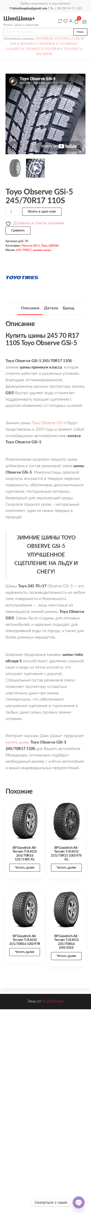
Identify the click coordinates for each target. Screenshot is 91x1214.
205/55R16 (44, 38)
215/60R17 (13, 49)
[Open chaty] (79, 1202)
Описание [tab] (30, 308)
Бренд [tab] (68, 308)
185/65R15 (28, 43)
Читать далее (24, 867)
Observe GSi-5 (30, 245)
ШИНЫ (54, 245)
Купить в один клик (42, 211)
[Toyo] (22, 277)
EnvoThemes (53, 1001)
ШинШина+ (19, 19)
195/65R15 (62, 38)
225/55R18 (52, 49)
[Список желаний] (65, 21)
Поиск (80, 32)
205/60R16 (47, 43)
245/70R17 (23, 250)
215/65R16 (66, 43)
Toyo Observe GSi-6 (49, 423)
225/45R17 (72, 49)
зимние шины (42, 250)
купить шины (17, 742)
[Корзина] (76, 22)
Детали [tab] (51, 308)
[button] (84, 21)
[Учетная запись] (70, 21)
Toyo (44, 245)
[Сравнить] (59, 21)
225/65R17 (33, 49)
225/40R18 (44, 54)
